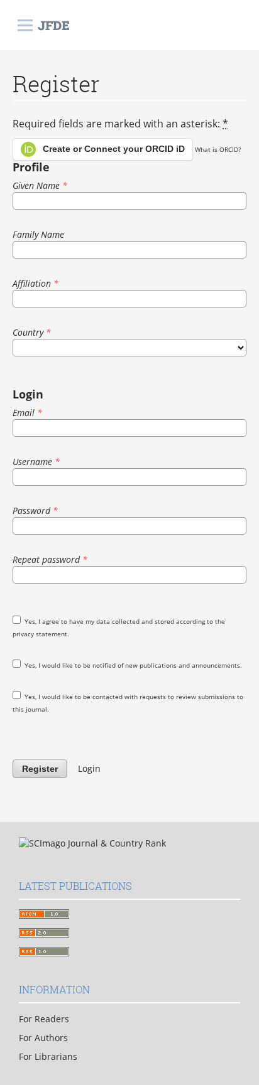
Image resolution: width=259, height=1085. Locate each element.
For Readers (44, 1019)
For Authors (43, 1038)
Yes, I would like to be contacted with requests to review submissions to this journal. (128, 703)
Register (40, 769)
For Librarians (48, 1056)
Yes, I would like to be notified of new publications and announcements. (132, 665)
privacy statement (40, 633)
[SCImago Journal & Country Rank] (92, 843)
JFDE (54, 25)
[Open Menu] (25, 25)
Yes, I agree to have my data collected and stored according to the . (119, 627)
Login (89, 768)
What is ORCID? (218, 149)
